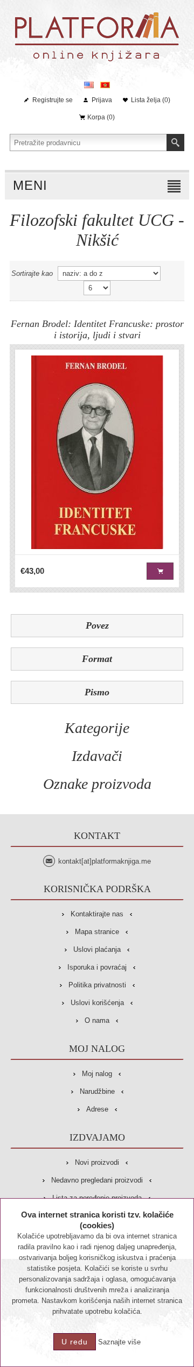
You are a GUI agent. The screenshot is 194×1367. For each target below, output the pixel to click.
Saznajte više (119, 1342)
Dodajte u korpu (160, 571)
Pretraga (175, 142)
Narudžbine (97, 1091)
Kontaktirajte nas (97, 914)
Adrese (97, 1109)
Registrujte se (52, 100)
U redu (74, 1341)
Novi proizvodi (97, 1162)
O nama (97, 1020)
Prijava (102, 100)
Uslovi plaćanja (97, 949)
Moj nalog (97, 1074)
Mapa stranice (97, 932)
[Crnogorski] (105, 85)
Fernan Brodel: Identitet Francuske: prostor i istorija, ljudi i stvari (97, 329)
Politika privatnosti (97, 985)
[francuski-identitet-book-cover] (97, 452)
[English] (88, 85)
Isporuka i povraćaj (97, 967)
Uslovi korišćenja (97, 1003)
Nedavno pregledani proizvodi (97, 1180)
